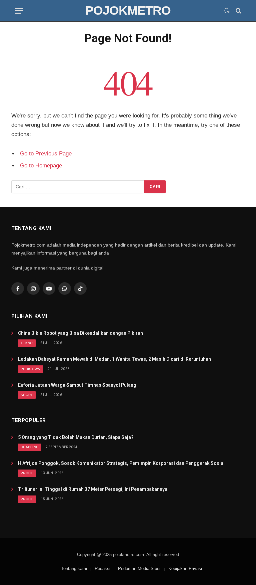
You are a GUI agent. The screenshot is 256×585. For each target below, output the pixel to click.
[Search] (237, 10)
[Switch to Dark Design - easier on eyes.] (227, 11)
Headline (29, 447)
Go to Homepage (41, 165)
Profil (27, 473)
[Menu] (19, 10)
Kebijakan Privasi (185, 568)
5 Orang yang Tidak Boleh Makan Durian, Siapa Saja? (76, 437)
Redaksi (102, 568)
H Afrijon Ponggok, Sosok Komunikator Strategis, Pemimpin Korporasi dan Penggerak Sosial (121, 463)
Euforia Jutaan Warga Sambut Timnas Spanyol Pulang (77, 385)
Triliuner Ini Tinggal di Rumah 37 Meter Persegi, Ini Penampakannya (92, 489)
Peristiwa (30, 369)
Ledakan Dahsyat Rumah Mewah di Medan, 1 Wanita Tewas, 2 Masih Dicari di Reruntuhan (114, 359)
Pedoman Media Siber (139, 568)
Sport (27, 395)
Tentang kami (74, 568)
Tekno (27, 343)
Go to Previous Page (46, 153)
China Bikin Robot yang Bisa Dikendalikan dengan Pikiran (80, 333)
